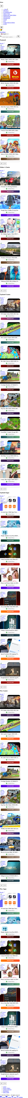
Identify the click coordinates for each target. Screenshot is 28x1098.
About (4, 1086)
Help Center (6, 1092)
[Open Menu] (1, 27)
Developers (6, 1091)
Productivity (6, 18)
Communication (7, 12)
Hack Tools (6, 13)
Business (5, 10)
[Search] (18, 36)
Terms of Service (7, 1089)
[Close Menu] (1, 6)
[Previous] (1, 163)
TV (4, 21)
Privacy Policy (6, 1088)
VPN (5, 24)
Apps (5, 9)
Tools (5, 19)
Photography (6, 16)
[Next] (5, 163)
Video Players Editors (9, 22)
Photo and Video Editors (9, 15)
